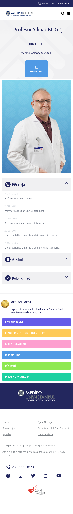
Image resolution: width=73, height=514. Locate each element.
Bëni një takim (36, 71)
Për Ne (6, 422)
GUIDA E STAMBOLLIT (17, 344)
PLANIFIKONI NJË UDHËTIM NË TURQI (25, 333)
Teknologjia (9, 428)
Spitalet (7, 434)
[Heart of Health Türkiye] (36, 490)
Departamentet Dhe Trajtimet (53, 428)
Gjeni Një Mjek (46, 422)
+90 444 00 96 (47, 3)
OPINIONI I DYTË (14, 354)
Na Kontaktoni (45, 434)
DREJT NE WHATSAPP (17, 376)
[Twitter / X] (33, 476)
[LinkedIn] (45, 476)
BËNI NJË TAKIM (14, 322)
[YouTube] (58, 476)
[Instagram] (20, 476)
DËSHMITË (11, 365)
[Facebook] (8, 476)
